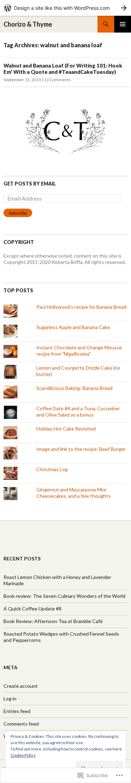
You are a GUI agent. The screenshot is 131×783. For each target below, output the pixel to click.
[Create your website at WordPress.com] (65, 8)
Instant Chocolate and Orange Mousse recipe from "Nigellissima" (79, 350)
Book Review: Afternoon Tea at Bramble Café (53, 621)
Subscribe (18, 213)
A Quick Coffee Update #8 (32, 608)
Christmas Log (52, 469)
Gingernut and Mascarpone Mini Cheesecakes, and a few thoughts (73, 493)
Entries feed (16, 711)
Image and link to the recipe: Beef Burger (81, 449)
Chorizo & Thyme (27, 24)
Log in (9, 698)
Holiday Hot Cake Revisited (66, 429)
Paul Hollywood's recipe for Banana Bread (81, 307)
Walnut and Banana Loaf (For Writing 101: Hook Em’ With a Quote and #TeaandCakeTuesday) (62, 68)
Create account (20, 686)
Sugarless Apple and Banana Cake (73, 327)
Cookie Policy (23, 755)
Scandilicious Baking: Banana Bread (74, 388)
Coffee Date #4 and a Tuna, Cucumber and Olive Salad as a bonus (78, 411)
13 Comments (57, 79)
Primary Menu (122, 24)
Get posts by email (29, 184)
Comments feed (21, 724)
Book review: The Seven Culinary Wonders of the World (64, 596)
